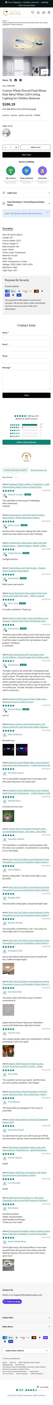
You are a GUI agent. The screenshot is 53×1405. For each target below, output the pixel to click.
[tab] (7, 228)
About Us (13, 1362)
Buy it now (26, 155)
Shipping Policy (7, 1365)
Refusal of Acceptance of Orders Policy (15, 1369)
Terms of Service (8, 1374)
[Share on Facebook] (15, 80)
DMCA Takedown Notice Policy (29, 1362)
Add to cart (35, 147)
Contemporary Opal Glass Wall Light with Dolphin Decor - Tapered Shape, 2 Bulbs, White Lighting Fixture (24, 546)
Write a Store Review (26, 442)
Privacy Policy (34, 1371)
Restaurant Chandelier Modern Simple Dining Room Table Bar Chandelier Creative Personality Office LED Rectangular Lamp (26, 1234)
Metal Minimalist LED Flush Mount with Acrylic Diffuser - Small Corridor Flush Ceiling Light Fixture (25, 657)
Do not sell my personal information (14, 1371)
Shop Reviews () (39, 470)
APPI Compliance (22, 1374)
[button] (43, 12)
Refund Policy (20, 1365)
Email (4, 344)
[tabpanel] (26, 252)
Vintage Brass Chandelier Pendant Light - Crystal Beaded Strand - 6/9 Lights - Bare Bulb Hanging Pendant (24, 831)
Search (4, 1362)
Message (6, 368)
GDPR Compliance (37, 1374)
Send (26, 395)
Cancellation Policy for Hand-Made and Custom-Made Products (24, 1367)
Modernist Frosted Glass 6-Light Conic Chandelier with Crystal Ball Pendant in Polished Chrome (24, 1200)
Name (5, 333)
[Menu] (49, 12)
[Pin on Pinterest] (20, 80)
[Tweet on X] (10, 80)
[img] (26, 416)
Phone (5, 356)
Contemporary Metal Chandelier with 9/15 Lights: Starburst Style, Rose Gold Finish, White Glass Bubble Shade (24, 1094)
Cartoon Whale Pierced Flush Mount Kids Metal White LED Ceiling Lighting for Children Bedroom (24, 23)
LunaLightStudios (14, 1358)
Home (4, 21)
